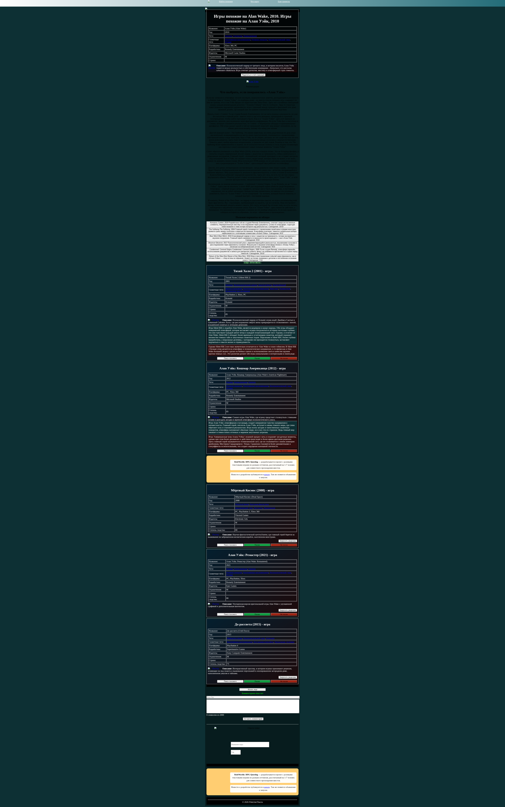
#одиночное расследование (238, 291)
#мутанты (258, 508)
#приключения (250, 36)
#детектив (237, 36)
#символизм (284, 288)
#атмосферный (279, 285)
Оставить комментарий (253, 719)
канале (267, 474)
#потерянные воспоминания (238, 39)
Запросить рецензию (288, 541)
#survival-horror (265, 285)
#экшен (229, 382)
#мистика (274, 288)
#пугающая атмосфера (264, 642)
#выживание (269, 508)
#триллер (270, 638)
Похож (257, 358)
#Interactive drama (234, 638)
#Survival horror (242, 504)
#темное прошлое (259, 39)
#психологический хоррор (245, 285)
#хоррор (228, 36)
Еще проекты (284, 1)
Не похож (284, 358)
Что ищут (255, 1)
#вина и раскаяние (234, 288)
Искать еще (252, 690)
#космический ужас (244, 508)
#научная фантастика (259, 504)
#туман (228, 42)
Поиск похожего (230, 358)
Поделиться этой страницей (253, 75)
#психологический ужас (279, 39)
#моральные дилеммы (284, 642)
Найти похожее (226, 1)
